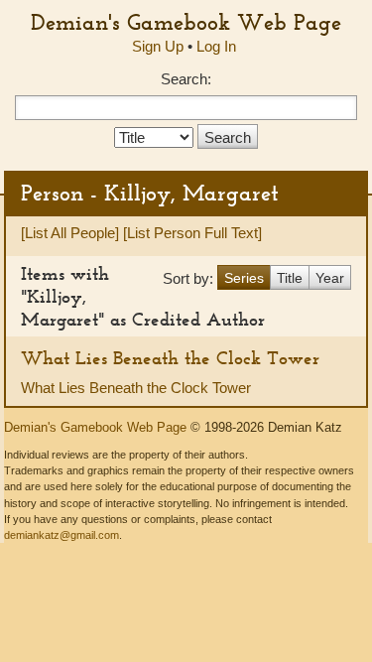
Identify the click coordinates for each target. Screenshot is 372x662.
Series (244, 278)
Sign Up (158, 46)
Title (290, 278)
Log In (216, 46)
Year (329, 278)
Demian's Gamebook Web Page (186, 22)
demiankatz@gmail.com (61, 535)
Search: (186, 78)
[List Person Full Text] (192, 232)
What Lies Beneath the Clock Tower (170, 357)
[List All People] (70, 232)
